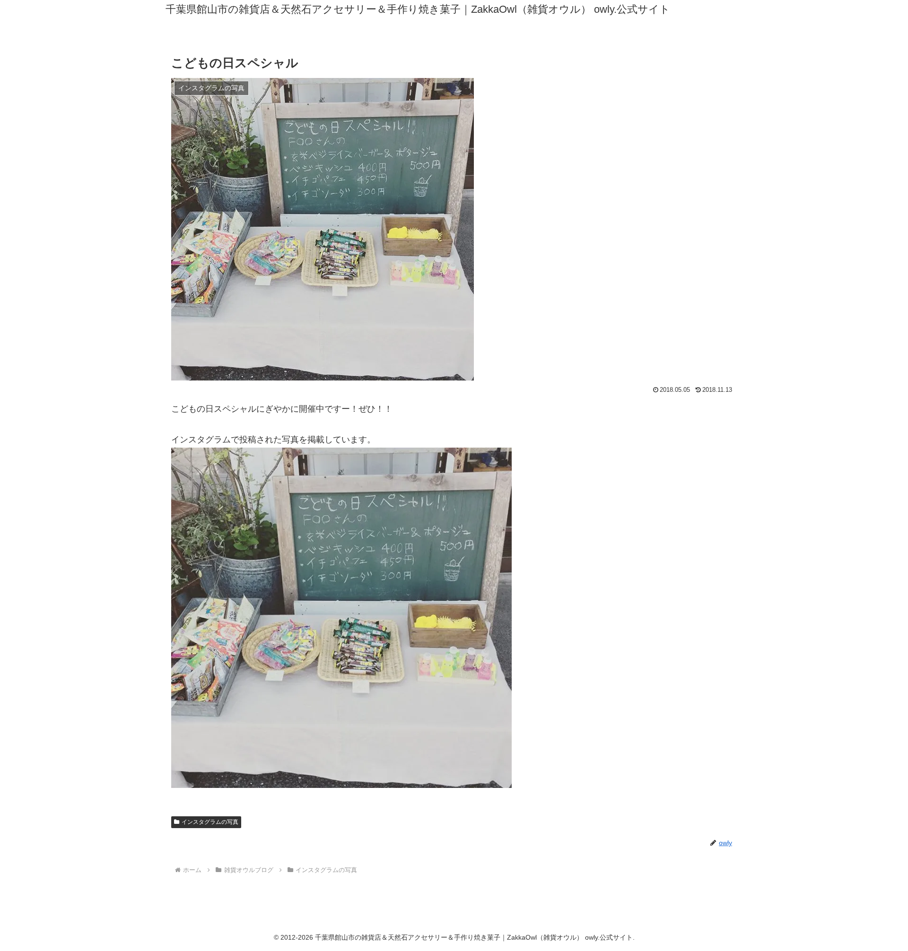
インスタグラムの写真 (210, 822)
